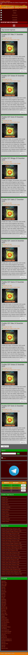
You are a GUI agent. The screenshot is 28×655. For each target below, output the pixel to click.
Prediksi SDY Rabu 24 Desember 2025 (12, 324)
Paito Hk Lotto (4, 643)
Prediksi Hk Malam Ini (6, 639)
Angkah (3, 616)
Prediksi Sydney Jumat (14, 246)
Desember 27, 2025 (7, 161)
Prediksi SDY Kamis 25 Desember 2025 (13, 283)
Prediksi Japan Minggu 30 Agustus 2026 (11, 536)
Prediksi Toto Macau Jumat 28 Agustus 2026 (12, 574)
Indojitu (3, 597)
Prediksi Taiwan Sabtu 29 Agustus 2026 (11, 552)
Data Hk (3, 646)
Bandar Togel (4, 614)
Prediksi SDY (6, 39)
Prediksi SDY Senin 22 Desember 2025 (13, 407)
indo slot (3, 590)
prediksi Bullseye (5, 509)
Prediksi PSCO (5, 516)
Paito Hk (3, 642)
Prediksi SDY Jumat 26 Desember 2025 (13, 241)
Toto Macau (4, 628)
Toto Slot (3, 605)
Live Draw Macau (5, 622)
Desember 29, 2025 (7, 79)
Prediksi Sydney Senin (14, 122)
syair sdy (3, 634)
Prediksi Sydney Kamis (14, 287)
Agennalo (3, 581)
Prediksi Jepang (5, 514)
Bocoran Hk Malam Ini (6, 640)
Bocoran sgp (4, 608)
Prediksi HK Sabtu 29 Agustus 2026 (10, 550)
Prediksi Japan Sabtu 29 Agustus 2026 (10, 562)
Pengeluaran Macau (5, 626)
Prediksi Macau (5, 504)
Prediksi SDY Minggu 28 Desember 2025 (13, 159)
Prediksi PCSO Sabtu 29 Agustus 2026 (10, 555)
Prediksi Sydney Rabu (14, 39)
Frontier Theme (23, 653)
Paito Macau (4, 623)
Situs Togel (4, 613)
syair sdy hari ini (5, 630)
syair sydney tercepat (6, 631)
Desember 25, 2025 (7, 244)
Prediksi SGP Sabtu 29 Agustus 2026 (10, 559)
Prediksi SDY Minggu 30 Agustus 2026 (10, 540)
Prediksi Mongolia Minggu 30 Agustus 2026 (11, 531)
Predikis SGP (5, 499)
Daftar (23, 485)
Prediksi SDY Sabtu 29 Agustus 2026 (10, 567)
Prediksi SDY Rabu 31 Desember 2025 (12, 35)
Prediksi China (5, 511)
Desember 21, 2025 (7, 409)
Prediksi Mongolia (6, 519)
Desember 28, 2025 (7, 120)
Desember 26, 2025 (7, 203)
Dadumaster (4, 617)
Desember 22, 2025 (7, 368)
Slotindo (3, 587)
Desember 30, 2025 (7, 38)
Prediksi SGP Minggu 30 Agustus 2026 (10, 533)
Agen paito (3, 601)
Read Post (23, 71)
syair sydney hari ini (5, 633)
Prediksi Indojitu (5, 1)
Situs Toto (3, 611)
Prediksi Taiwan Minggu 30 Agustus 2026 (11, 528)
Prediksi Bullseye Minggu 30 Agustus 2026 (11, 543)
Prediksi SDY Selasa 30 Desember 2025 (13, 76)
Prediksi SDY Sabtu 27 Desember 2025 (13, 200)
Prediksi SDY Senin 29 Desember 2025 (13, 118)
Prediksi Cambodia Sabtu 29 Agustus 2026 (11, 571)
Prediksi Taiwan (5, 521)
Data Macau (4, 625)
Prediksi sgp (4, 607)
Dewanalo (3, 610)
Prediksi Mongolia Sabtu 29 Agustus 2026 (11, 557)
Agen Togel (4, 582)
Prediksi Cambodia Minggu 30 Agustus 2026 (12, 545)
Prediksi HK (4, 497)
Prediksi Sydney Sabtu (14, 204)
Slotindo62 (3, 585)
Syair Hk (3, 645)
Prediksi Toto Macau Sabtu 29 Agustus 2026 (12, 547)
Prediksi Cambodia (6, 507)
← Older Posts (4, 446)
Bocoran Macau (5, 620)
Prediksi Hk (4, 636)
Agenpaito (3, 599)
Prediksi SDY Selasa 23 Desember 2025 (13, 365)
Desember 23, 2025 (7, 327)
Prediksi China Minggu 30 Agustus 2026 (11, 538)
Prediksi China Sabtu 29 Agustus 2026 (10, 564)
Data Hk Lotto (4, 648)
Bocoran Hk (4, 637)
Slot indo (3, 588)
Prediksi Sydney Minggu (14, 163)
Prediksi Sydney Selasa (14, 81)
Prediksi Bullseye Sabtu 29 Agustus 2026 (11, 569)
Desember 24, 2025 (7, 285)
